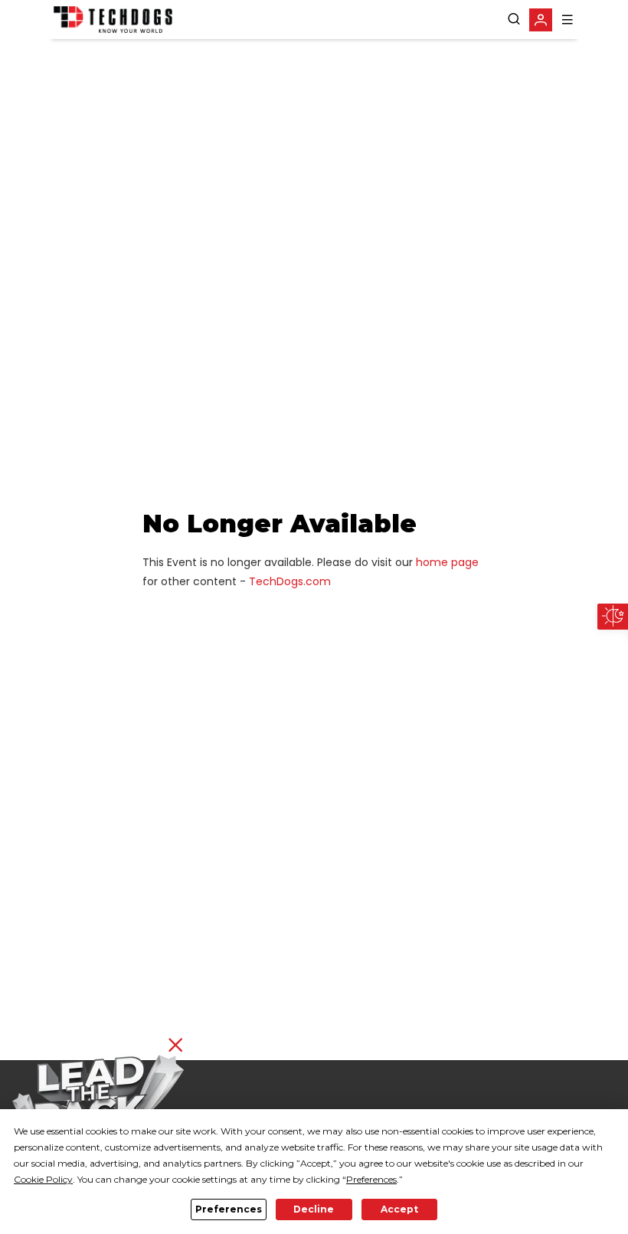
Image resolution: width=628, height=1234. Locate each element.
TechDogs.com (290, 581)
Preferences (228, 1209)
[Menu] (567, 19)
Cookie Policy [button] (43, 1179)
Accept (399, 1209)
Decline (313, 1209)
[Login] (540, 19)
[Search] (514, 19)
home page (447, 562)
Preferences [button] (371, 1179)
